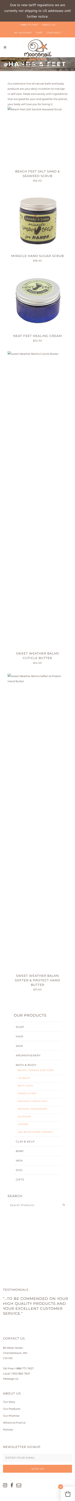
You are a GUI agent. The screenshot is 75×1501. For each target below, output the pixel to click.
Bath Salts (25, 1085)
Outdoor (24, 1116)
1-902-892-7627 (20, 1373)
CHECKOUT (54, 32)
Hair (19, 1036)
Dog (19, 1170)
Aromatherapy (28, 1055)
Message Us (10, 1378)
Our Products (11, 1408)
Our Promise (11, 1415)
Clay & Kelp (25, 1141)
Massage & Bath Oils (32, 1101)
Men (19, 1160)
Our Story (9, 1401)
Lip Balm (24, 1078)
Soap (20, 1026)
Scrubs (23, 1124)
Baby (20, 1151)
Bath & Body (26, 1064)
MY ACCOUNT (23, 32)
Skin (19, 1045)
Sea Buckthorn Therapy (35, 1132)
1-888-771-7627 (29, 24)
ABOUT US (48, 24)
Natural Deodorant (32, 1108)
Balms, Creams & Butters (36, 1070)
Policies (8, 1429)
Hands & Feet (27, 1093)
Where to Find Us (14, 1422)
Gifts (20, 1179)
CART (39, 32)
